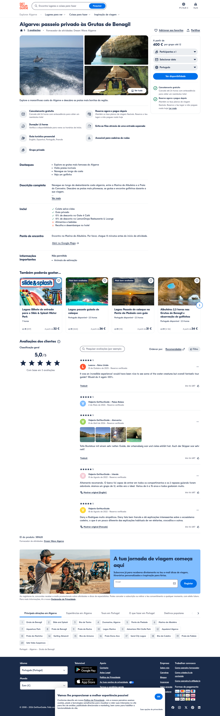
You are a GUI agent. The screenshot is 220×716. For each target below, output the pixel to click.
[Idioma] (183, 4)
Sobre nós (164, 668)
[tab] (41, 613)
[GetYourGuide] (24, 6)
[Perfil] (195, 4)
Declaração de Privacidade (63, 599)
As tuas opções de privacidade (114, 682)
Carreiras (164, 672)
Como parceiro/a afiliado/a (187, 681)
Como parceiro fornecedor (187, 668)
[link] (41, 305)
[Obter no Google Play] (86, 670)
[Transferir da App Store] (86, 682)
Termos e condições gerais (112, 687)
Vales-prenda (166, 687)
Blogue (163, 677)
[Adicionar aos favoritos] (58, 280)
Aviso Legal (105, 672)
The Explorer (166, 691)
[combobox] (60, 6)
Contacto (104, 668)
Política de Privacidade (110, 677)
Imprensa (164, 682)
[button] (30, 30)
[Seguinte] (199, 305)
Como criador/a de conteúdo (183, 674)
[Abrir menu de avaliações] (197, 367)
